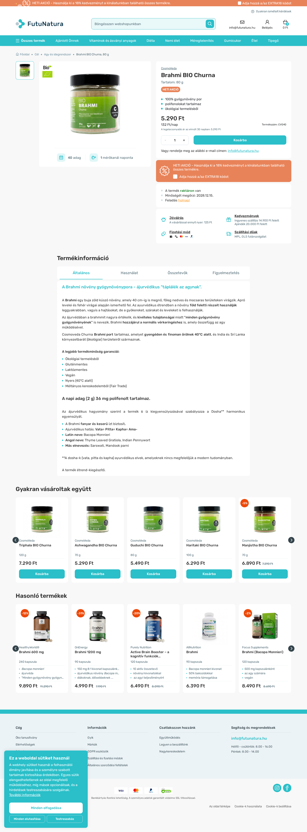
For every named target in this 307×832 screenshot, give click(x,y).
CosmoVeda (169, 68)
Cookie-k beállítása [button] (278, 806)
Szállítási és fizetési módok (105, 758)
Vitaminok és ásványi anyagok (112, 41)
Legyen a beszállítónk (173, 744)
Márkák (92, 744)
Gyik (90, 737)
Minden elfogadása (46, 808)
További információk (25, 795)
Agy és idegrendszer (57, 54)
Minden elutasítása (27, 819)
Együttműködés (169, 737)
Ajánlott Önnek (67, 41)
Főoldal (24, 54)
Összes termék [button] (33, 41)
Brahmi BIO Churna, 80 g (92, 54)
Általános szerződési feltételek (108, 765)
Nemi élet (172, 41)
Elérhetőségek (25, 744)
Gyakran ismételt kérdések (273, 11)
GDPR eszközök (98, 751)
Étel (254, 41)
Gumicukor (232, 41)
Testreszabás (65, 819)
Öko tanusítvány (26, 737)
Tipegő (273, 41)
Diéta (151, 41)
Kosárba (240, 140)
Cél (37, 54)
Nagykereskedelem (172, 751)
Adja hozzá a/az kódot (266, 3)
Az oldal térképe (219, 806)
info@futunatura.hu (243, 151)
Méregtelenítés (202, 41)
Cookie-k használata (248, 806)
